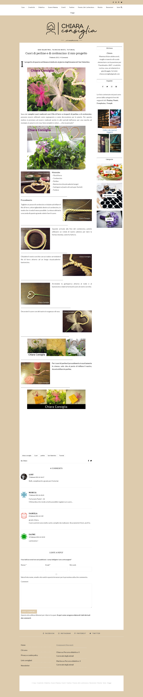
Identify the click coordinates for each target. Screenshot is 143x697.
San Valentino (44, 50)
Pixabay (110, 100)
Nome (23, 565)
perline (43, 455)
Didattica (41, 7)
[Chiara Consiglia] (71, 29)
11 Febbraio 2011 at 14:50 (37, 537)
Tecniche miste (59, 50)
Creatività (31, 7)
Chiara (25, 461)
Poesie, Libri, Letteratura (86, 7)
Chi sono (24, 650)
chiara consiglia (26, 455)
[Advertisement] (56, 431)
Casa (23, 7)
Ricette (100, 7)
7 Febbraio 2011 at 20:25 (36, 495)
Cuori (36, 455)
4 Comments (64, 57)
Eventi (63, 7)
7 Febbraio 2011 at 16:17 (36, 477)
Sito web (73, 565)
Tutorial (71, 50)
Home (23, 645)
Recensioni (109, 7)
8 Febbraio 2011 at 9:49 (36, 516)
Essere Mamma (53, 7)
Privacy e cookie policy (29, 655)
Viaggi (72, 13)
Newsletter (25, 665)
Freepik (109, 103)
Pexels (115, 100)
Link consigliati (26, 660)
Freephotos (101, 103)
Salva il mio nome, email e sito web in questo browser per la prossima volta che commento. (54, 577)
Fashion (71, 7)
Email (47, 565)
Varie (118, 7)
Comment (24, 581)
